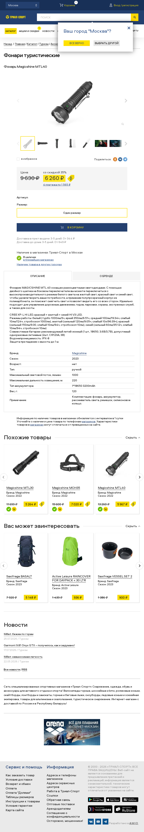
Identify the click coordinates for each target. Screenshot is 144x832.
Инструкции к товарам (23, 801)
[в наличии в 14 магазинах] (54, 509)
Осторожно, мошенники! (65, 821)
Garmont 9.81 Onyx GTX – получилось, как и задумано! (39, 645)
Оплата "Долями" (18, 793)
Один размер (72, 213)
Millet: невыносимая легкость (23, 657)
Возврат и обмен (18, 784)
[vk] (120, 159)
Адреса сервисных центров (61, 785)
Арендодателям (58, 809)
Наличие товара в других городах (39, 264)
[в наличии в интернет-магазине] (14, 509)
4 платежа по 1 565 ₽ (56, 185)
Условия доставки (19, 780)
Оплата (11, 788)
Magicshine (79, 353)
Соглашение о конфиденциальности (63, 814)
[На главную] (16, 17)
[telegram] (125, 159)
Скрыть (131, 437)
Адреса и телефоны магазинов (61, 777)
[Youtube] (98, 821)
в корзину (75, 227)
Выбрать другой (106, 43)
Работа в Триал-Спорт (63, 791)
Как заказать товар (20, 775)
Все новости (12, 669)
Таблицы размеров (20, 797)
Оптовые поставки (61, 804)
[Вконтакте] (91, 821)
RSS (24, 669)
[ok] (115, 159)
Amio (133, 823)
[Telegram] (105, 821)
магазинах (37, 424)
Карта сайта (15, 810)
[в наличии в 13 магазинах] (8, 509)
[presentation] (20, 100)
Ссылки (52, 795)
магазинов (88, 421)
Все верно (77, 43)
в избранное (29, 158)
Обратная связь (58, 800)
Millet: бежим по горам (18, 634)
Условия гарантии (19, 806)
